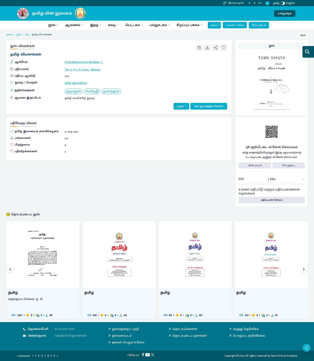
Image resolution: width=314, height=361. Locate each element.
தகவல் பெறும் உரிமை (128, 342)
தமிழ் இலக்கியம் (76, 83)
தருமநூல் (73, 91)
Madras (95, 69)
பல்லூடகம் (158, 25)
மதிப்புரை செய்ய (272, 200)
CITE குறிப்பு (288, 165)
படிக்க (180, 106)
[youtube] (148, 354)
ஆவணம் (73, 25)
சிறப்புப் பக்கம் (188, 25)
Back (303, 35)
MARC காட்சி (255, 165)
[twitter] (153, 354)
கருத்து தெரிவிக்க (246, 328)
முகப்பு (214, 25)
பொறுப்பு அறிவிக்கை (249, 335)
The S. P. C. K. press (76, 69)
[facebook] (143, 354)
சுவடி (112, 25)
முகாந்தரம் (111, 91)
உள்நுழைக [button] (284, 13)
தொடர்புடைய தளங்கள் (189, 335)
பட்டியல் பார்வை (235, 25)
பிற (27, 34)
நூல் (51, 25)
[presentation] (10, 270)
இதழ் (94, 25)
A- (249, 3)
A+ (260, 3)
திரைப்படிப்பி (236, 3)
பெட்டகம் (132, 25)
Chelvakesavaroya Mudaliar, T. (84, 62)
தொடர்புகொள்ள (184, 328)
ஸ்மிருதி (92, 91)
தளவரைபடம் (122, 335)
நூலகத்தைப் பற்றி (125, 328)
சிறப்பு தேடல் (259, 25)
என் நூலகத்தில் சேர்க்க (208, 106)
